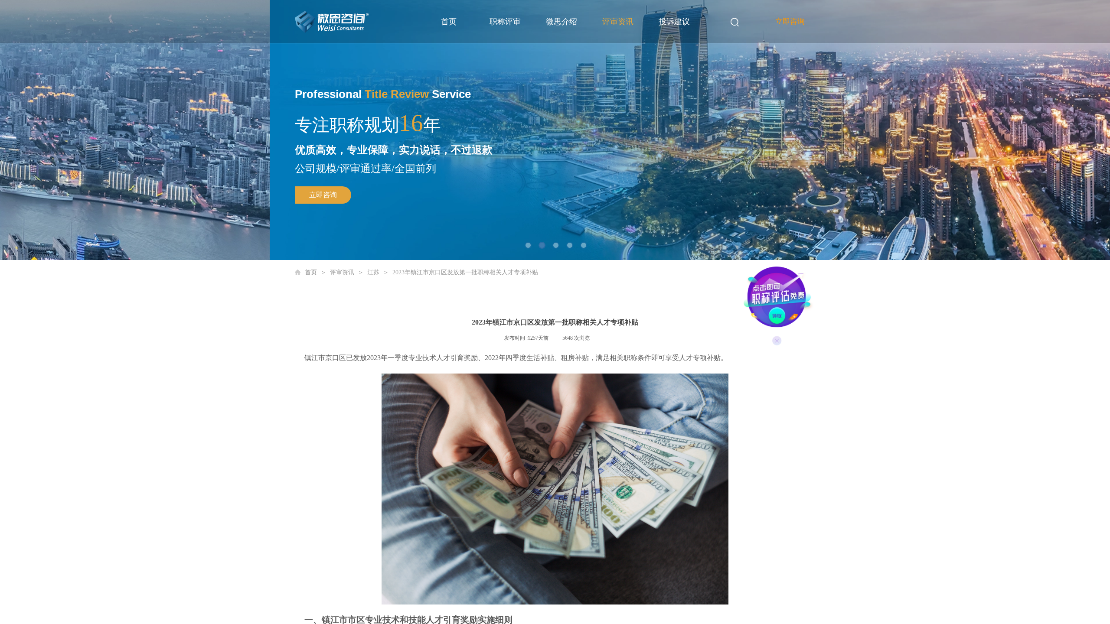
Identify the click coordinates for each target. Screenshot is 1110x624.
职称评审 (505, 21)
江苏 (373, 272)
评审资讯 (617, 21)
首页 (449, 21)
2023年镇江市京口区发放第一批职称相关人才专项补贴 (465, 272)
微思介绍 (561, 21)
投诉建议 (674, 21)
